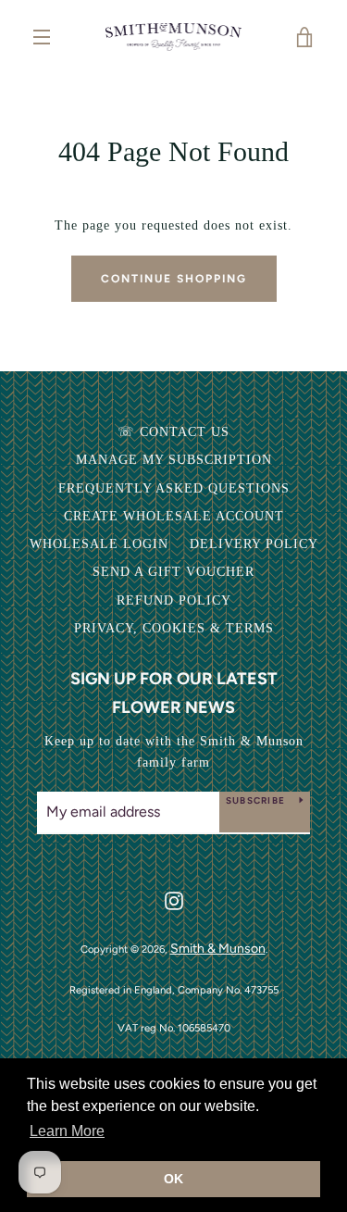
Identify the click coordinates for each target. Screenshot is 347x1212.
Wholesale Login (99, 544)
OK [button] (173, 1178)
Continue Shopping (174, 278)
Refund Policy (174, 600)
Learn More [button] (67, 1131)
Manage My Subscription (174, 460)
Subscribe (255, 800)
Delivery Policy (254, 544)
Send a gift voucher (173, 572)
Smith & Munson (218, 948)
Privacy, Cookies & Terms (174, 628)
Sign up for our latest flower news (174, 693)
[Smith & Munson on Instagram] (174, 899)
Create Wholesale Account (174, 516)
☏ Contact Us (173, 432)
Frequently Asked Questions (174, 488)
